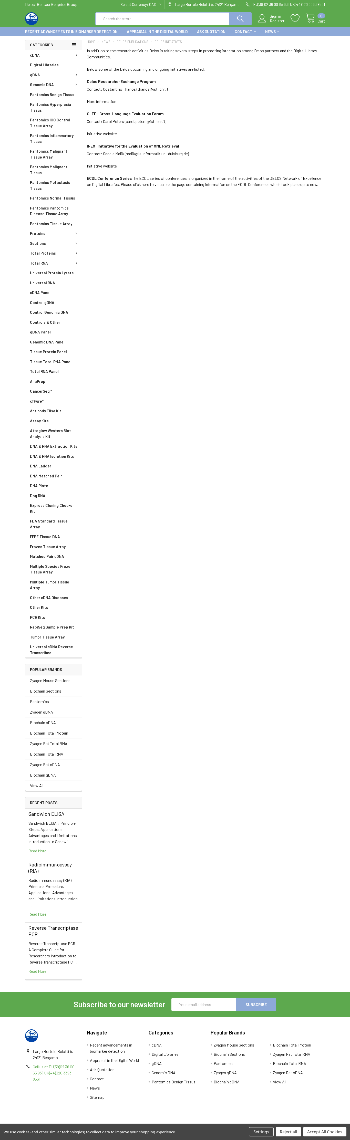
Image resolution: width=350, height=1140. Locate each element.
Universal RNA (42, 282)
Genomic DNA (42, 84)
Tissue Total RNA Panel (50, 361)
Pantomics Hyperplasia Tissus (50, 107)
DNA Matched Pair (46, 476)
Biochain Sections (45, 690)
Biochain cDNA (43, 722)
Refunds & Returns (213, 1121)
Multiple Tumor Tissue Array (49, 585)
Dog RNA (37, 495)
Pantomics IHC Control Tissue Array (50, 123)
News (270, 31)
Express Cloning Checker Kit (52, 508)
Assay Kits (39, 421)
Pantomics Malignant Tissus (48, 169)
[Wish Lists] (298, 18)
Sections (38, 243)
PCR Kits (37, 617)
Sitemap (97, 1097)
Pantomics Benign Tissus (52, 94)
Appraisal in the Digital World (157, 31)
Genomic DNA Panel (47, 342)
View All (36, 785)
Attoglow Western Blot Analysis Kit (50, 433)
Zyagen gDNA (41, 711)
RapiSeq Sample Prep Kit (52, 627)
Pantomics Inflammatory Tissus (52, 138)
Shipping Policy (137, 1121)
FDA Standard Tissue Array (49, 524)
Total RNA (39, 263)
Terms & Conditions (62, 1121)
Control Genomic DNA (49, 312)
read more (37, 850)
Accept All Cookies (324, 1132)
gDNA (35, 74)
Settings (261, 1132)
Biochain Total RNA (46, 753)
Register (277, 20)
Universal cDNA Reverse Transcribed (51, 649)
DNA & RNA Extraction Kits (53, 446)
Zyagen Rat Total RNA (48, 743)
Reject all (288, 1132)
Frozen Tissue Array (48, 546)
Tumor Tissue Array (47, 637)
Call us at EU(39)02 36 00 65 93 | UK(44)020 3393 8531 (54, 1072)
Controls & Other (45, 322)
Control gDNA (42, 302)
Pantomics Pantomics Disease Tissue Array (49, 211)
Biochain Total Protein (49, 732)
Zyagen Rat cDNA (45, 764)
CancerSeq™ (41, 391)
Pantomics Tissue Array (51, 223)
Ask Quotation (211, 31)
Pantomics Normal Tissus (52, 198)
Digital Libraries (44, 64)
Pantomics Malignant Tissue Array (48, 154)
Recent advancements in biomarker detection (71, 31)
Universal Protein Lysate (52, 272)
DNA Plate (39, 485)
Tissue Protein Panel (48, 351)
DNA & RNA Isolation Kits (52, 456)
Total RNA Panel (44, 371)
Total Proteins (43, 253)
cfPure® (37, 401)
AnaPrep (37, 381)
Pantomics (39, 701)
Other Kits (39, 607)
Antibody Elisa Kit (45, 411)
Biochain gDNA (43, 774)
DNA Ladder (40, 466)
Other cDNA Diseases (49, 597)
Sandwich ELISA (46, 814)
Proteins (37, 233)
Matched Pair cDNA (47, 556)
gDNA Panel (40, 332)
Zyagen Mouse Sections (50, 680)
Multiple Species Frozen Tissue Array (51, 569)
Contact (243, 31)
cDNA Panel (40, 292)
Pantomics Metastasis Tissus (50, 185)
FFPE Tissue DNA (45, 536)
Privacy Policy (287, 1121)
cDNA (35, 55)
